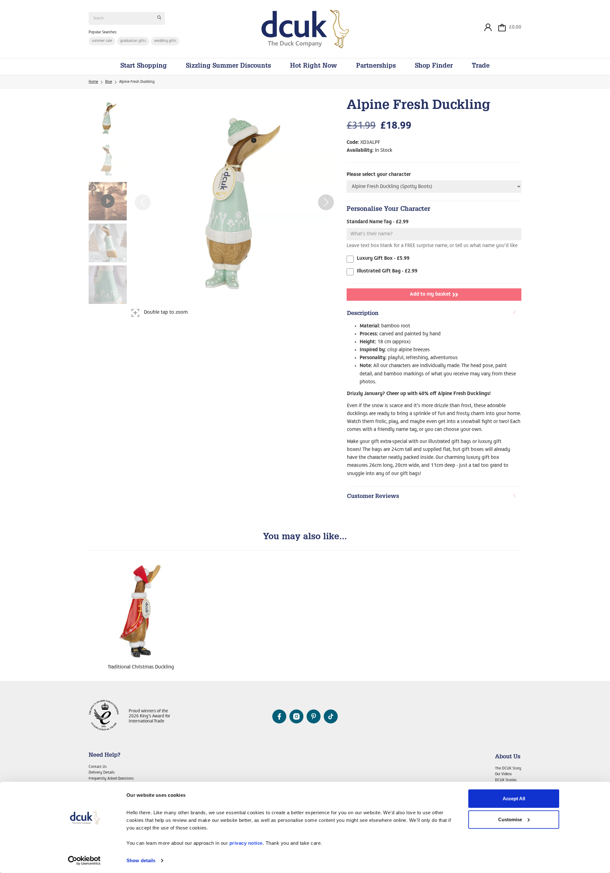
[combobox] (126, 18)
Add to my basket (430, 294)
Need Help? (104, 755)
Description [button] (362, 314)
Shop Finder (434, 66)
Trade (481, 66)
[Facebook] (279, 716)
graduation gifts (133, 41)
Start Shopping (143, 66)
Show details (140, 860)
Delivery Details (102, 773)
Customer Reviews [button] (373, 497)
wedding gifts (165, 41)
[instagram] (296, 716)
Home (93, 82)
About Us (507, 757)
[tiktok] (331, 716)
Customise (510, 819)
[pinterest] (314, 716)
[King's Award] (104, 716)
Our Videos (503, 774)
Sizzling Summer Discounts (228, 66)
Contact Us (98, 767)
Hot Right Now (313, 66)
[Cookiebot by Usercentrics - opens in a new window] (84, 860)
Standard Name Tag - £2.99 (378, 222)
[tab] (434, 314)
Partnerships (376, 66)
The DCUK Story (508, 768)
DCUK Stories (506, 780)
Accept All (514, 798)
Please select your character (379, 174)
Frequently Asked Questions (111, 779)
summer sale (102, 41)
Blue (108, 82)
